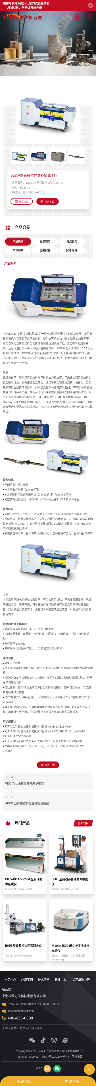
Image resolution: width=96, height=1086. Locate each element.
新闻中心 (60, 979)
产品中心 (10, 979)
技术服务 (44, 979)
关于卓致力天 (81, 979)
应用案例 (27, 979)
